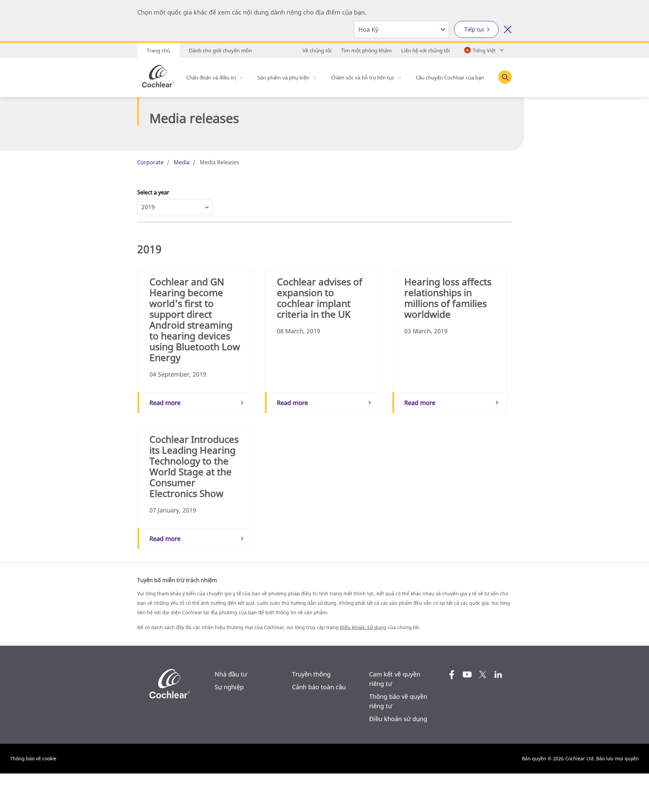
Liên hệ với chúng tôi (425, 50)
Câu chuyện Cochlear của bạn (450, 77)
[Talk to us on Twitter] (483, 674)
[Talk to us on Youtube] (467, 674)
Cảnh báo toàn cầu (319, 687)
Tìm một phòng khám (366, 50)
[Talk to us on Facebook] (452, 674)
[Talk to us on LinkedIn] (498, 674)
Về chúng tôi (317, 50)
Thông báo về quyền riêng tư (398, 701)
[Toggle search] (505, 77)
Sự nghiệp (229, 687)
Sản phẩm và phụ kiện (283, 77)
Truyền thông (311, 674)
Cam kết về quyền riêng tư (394, 679)
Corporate (150, 162)
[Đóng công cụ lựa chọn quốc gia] (508, 29)
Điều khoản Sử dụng (363, 627)
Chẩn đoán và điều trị (211, 77)
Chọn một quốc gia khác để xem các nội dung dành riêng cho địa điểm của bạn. (251, 12)
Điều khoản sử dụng (398, 719)
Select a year (153, 192)
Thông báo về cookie (33, 758)
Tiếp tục (474, 29)
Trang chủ (158, 50)
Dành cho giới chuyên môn (220, 50)
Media (182, 162)
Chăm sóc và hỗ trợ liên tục (362, 77)
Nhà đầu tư (231, 674)
